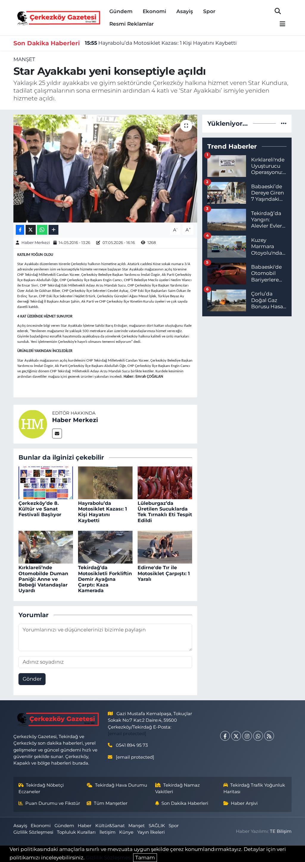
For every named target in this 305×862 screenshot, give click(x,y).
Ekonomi (154, 11)
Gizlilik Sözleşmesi (33, 832)
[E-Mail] (57, 433)
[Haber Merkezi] (32, 424)
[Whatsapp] (258, 736)
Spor (209, 11)
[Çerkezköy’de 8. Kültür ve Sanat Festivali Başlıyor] (45, 482)
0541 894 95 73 (132, 745)
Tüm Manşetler (110, 803)
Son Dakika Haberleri (184, 803)
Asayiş (184, 11)
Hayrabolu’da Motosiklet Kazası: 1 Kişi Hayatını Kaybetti (161, 43)
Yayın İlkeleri (151, 832)
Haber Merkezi (35, 242)
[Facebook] (225, 736)
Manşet (24, 59)
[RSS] (269, 736)
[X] (236, 736)
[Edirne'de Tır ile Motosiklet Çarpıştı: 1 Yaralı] (165, 547)
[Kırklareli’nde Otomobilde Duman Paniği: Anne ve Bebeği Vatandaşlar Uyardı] (45, 547)
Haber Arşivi (244, 803)
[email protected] (127, 733)
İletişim (107, 832)
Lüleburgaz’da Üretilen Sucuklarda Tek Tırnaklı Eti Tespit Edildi (165, 511)
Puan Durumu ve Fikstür (52, 803)
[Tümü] (284, 123)
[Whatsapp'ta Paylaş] (42, 230)
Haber (84, 825)
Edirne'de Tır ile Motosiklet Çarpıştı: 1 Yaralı (164, 573)
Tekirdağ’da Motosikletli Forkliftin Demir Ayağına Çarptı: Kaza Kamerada (105, 579)
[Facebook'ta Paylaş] (20, 230)
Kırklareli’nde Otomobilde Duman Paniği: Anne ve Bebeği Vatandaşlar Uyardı (43, 579)
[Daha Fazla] (53, 230)
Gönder (32, 679)
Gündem (121, 11)
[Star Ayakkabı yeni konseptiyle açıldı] (105, 168)
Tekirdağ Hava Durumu (121, 785)
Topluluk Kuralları (76, 832)
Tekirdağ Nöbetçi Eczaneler (41, 788)
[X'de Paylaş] (31, 230)
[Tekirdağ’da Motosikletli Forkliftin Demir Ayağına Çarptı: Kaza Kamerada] (105, 547)
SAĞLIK (157, 825)
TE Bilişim (281, 831)
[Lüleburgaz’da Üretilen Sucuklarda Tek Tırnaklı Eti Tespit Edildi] (165, 482)
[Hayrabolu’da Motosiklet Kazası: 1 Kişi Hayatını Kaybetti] (105, 482)
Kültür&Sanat (110, 825)
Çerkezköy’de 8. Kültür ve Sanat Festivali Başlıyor (39, 508)
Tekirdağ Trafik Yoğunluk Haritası (254, 788)
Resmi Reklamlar (131, 24)
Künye (126, 832)
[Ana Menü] (280, 24)
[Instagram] (247, 736)
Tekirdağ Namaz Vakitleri (177, 788)
